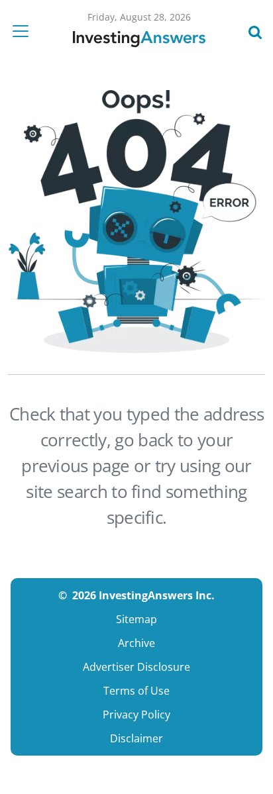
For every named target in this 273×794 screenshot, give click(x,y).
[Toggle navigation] (24, 31)
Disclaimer (136, 738)
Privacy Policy (136, 714)
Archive (136, 643)
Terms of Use (136, 690)
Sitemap (136, 619)
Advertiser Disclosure (136, 666)
